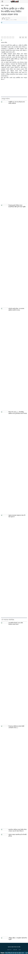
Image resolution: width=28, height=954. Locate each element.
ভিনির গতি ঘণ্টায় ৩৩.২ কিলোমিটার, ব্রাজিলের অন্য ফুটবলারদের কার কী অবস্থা (17, 412)
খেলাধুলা (7, 5)
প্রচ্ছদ (2, 5)
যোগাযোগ (19, 949)
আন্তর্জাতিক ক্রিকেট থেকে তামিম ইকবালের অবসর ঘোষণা (15, 623)
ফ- (23, 37)
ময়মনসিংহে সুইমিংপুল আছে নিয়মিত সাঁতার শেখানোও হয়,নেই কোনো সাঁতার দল (17, 830)
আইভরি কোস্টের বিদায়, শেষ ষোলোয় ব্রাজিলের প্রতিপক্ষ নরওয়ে (16, 309)
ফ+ (20, 37)
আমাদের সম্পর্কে (9, 949)
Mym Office (7, 18)
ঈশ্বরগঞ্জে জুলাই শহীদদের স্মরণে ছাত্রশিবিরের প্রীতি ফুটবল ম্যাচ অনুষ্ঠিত (17, 205)
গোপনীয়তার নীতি (15, 949)
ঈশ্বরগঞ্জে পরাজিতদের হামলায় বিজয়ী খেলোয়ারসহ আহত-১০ (16, 726)
